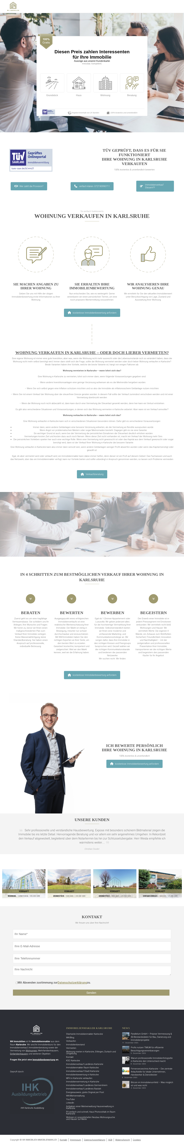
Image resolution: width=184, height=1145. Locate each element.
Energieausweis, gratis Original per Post (85, 1092)
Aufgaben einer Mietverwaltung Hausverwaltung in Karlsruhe (90, 1107)
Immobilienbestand (75, 1044)
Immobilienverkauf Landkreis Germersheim (86, 1085)
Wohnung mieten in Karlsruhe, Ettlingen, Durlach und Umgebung (91, 1052)
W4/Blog (70, 1037)
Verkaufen (71, 1041)
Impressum (75, 1140)
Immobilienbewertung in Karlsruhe (82, 1074)
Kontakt (69, 1057)
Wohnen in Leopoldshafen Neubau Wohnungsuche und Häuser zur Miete (90, 1118)
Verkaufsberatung (94, 474)
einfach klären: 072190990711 (94, 186)
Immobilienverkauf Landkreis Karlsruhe (84, 1064)
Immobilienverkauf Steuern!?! (154, 186)
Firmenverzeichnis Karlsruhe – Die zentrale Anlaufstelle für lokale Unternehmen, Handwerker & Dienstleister (151, 1071)
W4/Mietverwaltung (75, 1095)
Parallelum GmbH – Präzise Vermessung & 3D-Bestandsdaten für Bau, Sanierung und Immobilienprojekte (151, 1037)
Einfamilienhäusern (19, 1053)
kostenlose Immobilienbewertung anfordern (94, 312)
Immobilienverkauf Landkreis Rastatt (83, 1088)
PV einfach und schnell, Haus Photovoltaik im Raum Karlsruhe (90, 1113)
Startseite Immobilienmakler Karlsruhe (84, 1034)
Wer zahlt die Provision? (31, 186)
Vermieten (71, 1048)
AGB (110, 1140)
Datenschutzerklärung (72, 982)
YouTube (70, 1099)
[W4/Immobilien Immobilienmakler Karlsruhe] (13, 6)
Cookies (137, 1140)
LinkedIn (70, 1102)
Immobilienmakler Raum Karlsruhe (82, 1067)
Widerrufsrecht (122, 1140)
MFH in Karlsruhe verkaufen (79, 1078)
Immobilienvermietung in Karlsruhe (82, 1081)
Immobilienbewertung (43, 1059)
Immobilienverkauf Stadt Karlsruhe (82, 1071)
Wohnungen (31, 1050)
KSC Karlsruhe (73, 1060)
